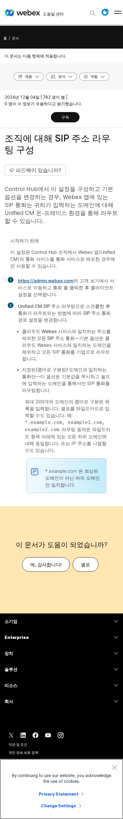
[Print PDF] (46, 118)
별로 (85, 564)
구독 (65, 117)
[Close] (114, 767)
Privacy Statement (58, 794)
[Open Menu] (117, 12)
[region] (61, 789)
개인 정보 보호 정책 (23, 752)
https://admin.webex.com (46, 281)
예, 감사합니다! (45, 564)
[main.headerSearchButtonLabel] (93, 11)
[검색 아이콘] (92, 13)
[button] (105, 12)
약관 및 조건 (18, 744)
